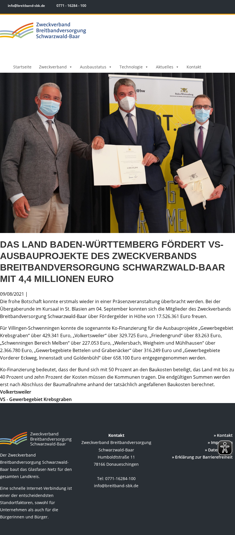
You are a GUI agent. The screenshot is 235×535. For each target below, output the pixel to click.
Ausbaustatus (93, 67)
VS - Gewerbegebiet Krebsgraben (36, 399)
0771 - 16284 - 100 (71, 5)
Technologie (131, 67)
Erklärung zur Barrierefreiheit (204, 457)
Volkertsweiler (15, 392)
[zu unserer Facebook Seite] (212, 6)
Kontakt (194, 67)
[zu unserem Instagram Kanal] (220, 6)
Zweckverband (53, 67)
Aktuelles (164, 67)
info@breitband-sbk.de (26, 5)
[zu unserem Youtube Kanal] (228, 6)
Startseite (22, 67)
